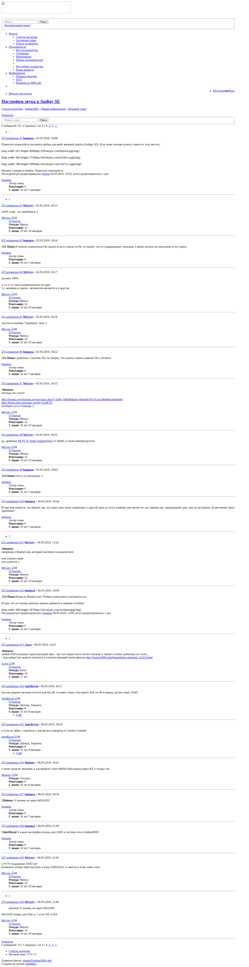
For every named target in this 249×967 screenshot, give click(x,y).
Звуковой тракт (77, 108)
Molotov (30, 762)
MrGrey (28, 205)
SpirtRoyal (31, 686)
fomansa (28, 138)
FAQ (19, 79)
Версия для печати (20, 93)
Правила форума (26, 76)
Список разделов (26, 37)
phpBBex (31, 963)
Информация (17, 73)
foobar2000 (31, 108)
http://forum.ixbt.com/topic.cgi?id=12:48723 (26, 402)
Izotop (46, 173)
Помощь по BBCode (28, 82)
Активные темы (26, 40)
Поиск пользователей (29, 59)
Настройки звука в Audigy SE (30, 101)
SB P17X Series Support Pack (35, 440)
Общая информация (53, 108)
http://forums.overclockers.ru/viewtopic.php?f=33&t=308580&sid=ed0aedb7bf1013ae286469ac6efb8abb (62, 399)
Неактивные (24, 56)
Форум (13, 33)
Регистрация (221, 90)
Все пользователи (27, 50)
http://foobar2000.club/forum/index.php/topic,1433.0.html (119, 657)
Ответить (7, 115)
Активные (22, 53)
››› (56, 125)
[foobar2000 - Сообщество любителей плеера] (36, 12)
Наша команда (25, 69)
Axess (28, 644)
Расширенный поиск (17, 25)
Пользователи (17, 46)
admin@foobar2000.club (37, 960)
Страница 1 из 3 (33, 125)
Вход (232, 90)
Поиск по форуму (27, 43)
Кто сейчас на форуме (29, 66)
